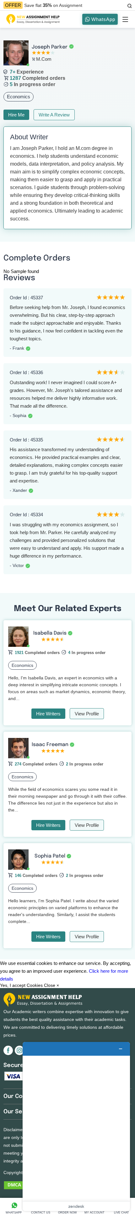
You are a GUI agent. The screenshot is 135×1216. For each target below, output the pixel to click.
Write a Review (54, 114)
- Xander (18, 490)
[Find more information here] (76, 1126)
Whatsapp (14, 1212)
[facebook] (9, 1053)
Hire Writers (48, 713)
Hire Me (16, 114)
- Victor (17, 565)
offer (13, 5)
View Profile (87, 713)
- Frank (17, 348)
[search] (129, 5)
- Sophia (18, 415)
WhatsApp (102, 19)
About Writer (29, 137)
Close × (51, 985)
